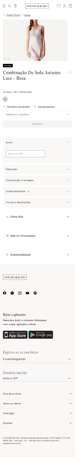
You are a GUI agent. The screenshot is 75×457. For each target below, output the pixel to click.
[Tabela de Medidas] (44, 106)
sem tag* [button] (8, 65)
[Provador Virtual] (16, 106)
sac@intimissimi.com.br (12, 443)
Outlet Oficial (13, 15)
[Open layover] (66, 359)
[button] (64, 6)
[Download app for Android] (41, 335)
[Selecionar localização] (15, 6)
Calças (27, 15)
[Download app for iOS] (15, 335)
